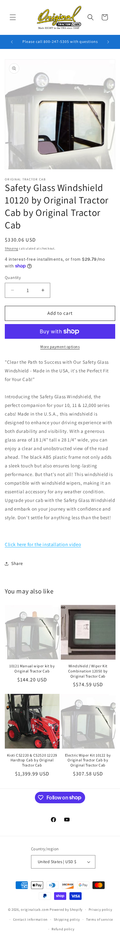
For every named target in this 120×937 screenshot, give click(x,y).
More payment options (60, 346)
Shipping (11, 248)
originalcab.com (35, 909)
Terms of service (99, 919)
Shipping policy (67, 919)
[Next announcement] (108, 42)
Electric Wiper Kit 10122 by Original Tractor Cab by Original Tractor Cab (88, 760)
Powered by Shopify (66, 909)
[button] (13, 17)
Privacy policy (100, 909)
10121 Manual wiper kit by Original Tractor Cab (32, 668)
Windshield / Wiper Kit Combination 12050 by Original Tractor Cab (88, 670)
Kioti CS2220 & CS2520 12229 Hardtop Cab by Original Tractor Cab (32, 760)
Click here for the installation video (43, 544)
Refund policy (63, 929)
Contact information (30, 919)
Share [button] (17, 563)
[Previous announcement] (12, 42)
